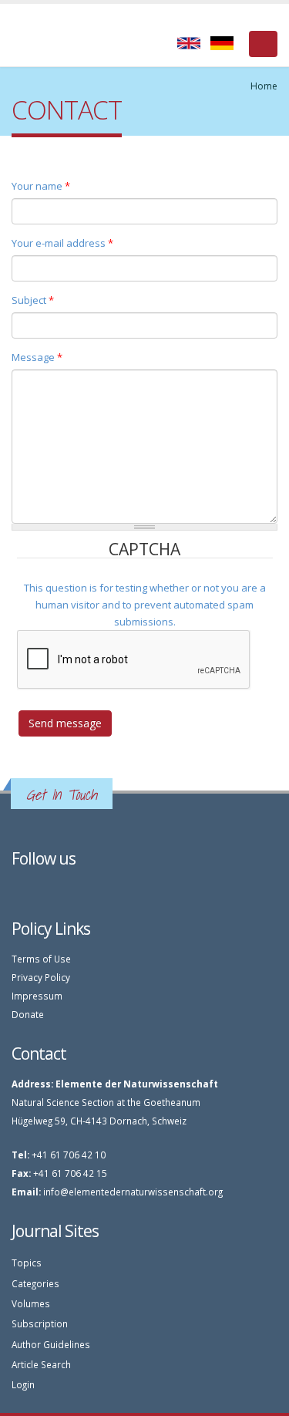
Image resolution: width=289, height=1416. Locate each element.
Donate (28, 1014)
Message (37, 357)
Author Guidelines (51, 1344)
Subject (33, 300)
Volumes (31, 1303)
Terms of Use (41, 958)
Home (263, 86)
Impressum (37, 996)
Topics (27, 1262)
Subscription (40, 1323)
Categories (35, 1283)
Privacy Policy (41, 977)
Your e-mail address (62, 243)
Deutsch (222, 43)
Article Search (41, 1364)
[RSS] (35, 890)
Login (23, 1384)
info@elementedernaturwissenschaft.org (133, 1191)
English (188, 43)
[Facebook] (18, 890)
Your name (41, 186)
